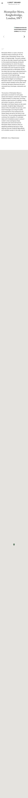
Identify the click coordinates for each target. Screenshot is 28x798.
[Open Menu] (2, 3)
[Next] (24, 36)
